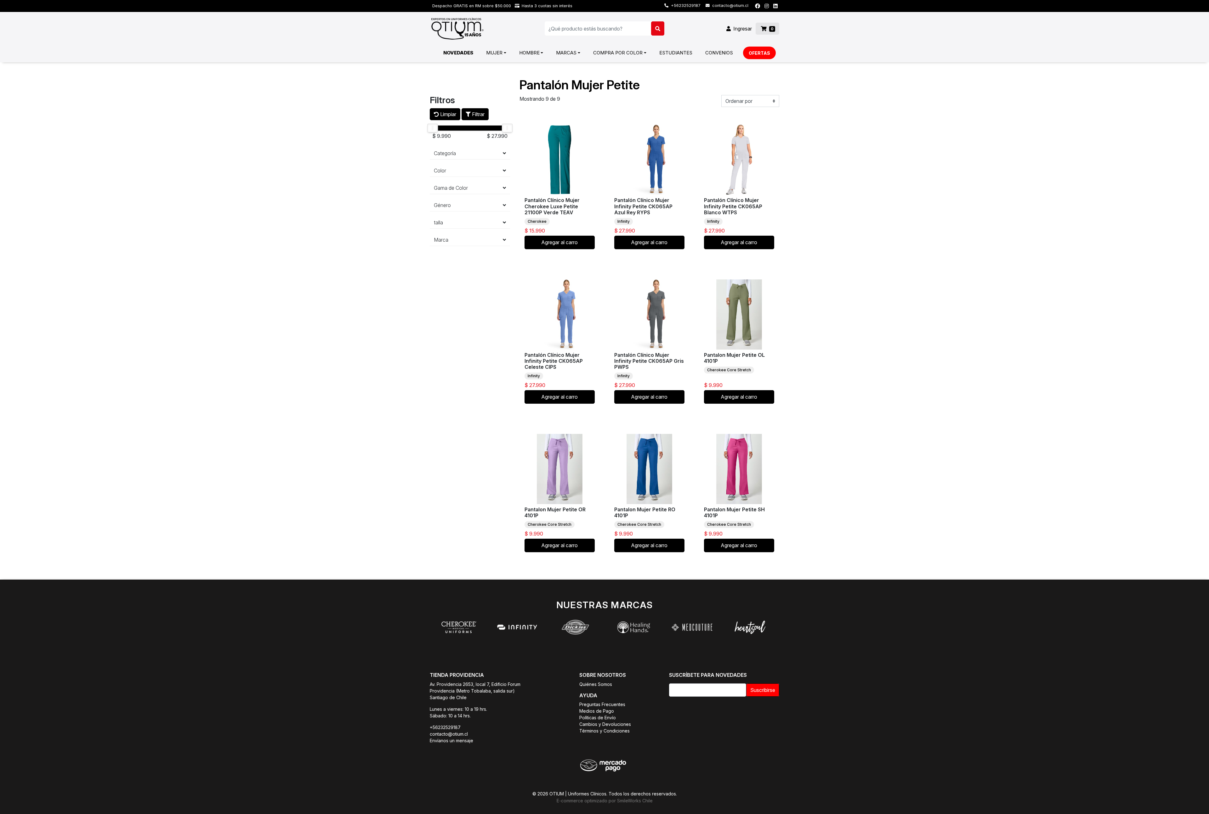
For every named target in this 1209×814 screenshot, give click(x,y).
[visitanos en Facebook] (757, 6)
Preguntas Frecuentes (602, 704)
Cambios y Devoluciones (605, 724)
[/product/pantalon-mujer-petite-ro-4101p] (649, 469)
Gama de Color (451, 188)
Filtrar (478, 114)
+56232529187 (685, 5)
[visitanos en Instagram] (766, 6)
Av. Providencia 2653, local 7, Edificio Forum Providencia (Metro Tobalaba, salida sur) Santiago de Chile (475, 691)
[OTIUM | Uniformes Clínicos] (457, 28)
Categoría (445, 153)
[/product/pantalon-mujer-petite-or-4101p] (560, 469)
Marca (441, 240)
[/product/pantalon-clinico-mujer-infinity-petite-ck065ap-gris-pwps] (649, 314)
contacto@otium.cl (729, 5)
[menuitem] (458, 53)
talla (438, 222)
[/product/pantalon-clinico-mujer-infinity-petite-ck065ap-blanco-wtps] (739, 160)
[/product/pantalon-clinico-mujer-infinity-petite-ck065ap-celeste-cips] (560, 314)
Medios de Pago (596, 711)
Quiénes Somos (595, 684)
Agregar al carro (559, 242)
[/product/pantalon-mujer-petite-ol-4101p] (739, 314)
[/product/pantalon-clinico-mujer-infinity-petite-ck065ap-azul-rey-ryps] (649, 160)
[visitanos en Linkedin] (775, 6)
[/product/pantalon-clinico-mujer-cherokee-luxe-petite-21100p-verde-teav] (560, 160)
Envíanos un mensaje (451, 740)
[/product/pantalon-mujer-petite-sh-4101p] (739, 469)
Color (440, 170)
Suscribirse (762, 690)
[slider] (432, 128)
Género (442, 205)
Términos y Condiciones (604, 730)
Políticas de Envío (597, 717)
